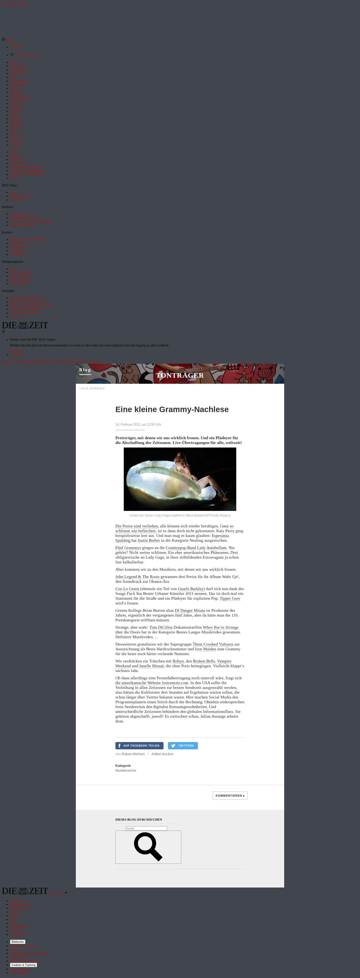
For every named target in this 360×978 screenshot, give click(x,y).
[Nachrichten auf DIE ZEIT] (25, 328)
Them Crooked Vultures (213, 644)
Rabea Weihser (133, 754)
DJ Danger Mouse (190, 610)
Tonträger (180, 375)
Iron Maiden (205, 649)
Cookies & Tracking (23, 965)
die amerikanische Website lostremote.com (151, 682)
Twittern (186, 745)
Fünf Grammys (128, 547)
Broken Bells (204, 661)
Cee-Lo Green (127, 588)
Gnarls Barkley (191, 588)
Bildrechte (18, 941)
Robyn (178, 661)
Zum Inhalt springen (15, 3)
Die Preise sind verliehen (136, 526)
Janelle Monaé (151, 665)
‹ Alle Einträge (92, 388)
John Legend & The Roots (137, 576)
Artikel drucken (162, 754)
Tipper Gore (230, 598)
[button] (8, 40)
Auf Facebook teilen (141, 745)
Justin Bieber (149, 540)
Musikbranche (125, 770)
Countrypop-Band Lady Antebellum (196, 547)
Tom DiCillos (160, 627)
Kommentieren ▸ (230, 795)
